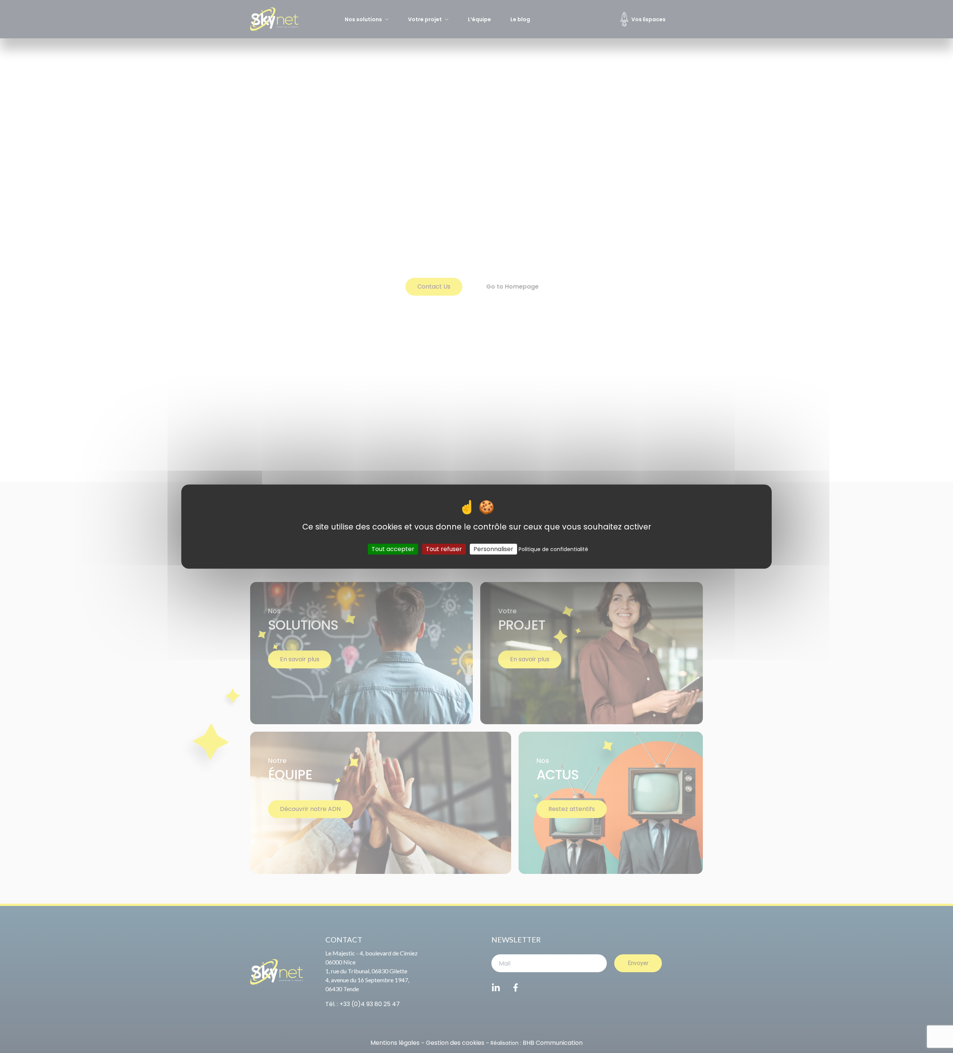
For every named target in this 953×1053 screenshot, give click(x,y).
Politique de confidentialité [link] (553, 549)
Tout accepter (393, 549)
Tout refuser (444, 549)
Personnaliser (493, 549)
